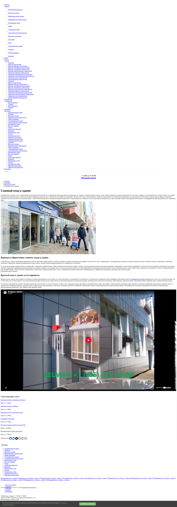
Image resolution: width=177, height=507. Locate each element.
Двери (6, 463)
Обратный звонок (88, 178)
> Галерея (7, 490)
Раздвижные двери (10, 472)
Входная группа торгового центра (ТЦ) (13, 425)
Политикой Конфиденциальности (29, 487)
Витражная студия (10, 468)
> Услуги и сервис (10, 485)
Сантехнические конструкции (13, 458)
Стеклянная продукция (11, 457)
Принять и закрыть (87, 504)
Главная (6, 181)
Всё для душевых (9, 462)
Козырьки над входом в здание (140, 279)
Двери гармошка (9, 455)
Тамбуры (7, 450)
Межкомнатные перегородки (13, 453)
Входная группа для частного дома (12, 412)
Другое (6, 470)
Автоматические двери (11, 448)
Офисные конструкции (11, 475)
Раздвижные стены (10, 460)
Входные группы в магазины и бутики (13, 400)
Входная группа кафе (7, 418)
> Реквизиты (8, 491)
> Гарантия (7, 486)
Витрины (7, 467)
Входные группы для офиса (9, 406)
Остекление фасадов (10, 465)
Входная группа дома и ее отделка (11, 431)
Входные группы (9, 184)
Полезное (7, 183)
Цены (6, 58)
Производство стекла (11, 473)
